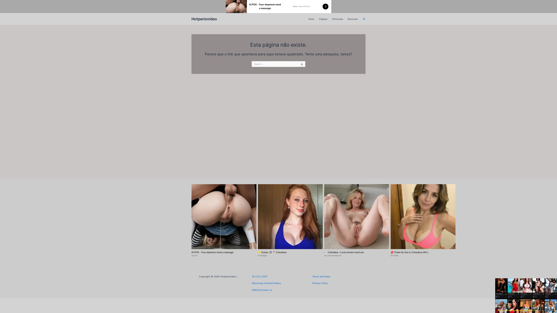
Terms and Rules (321, 276)
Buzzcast (353, 19)
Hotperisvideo (204, 19)
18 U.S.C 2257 (259, 276)
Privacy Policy (320, 283)
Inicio (311, 19)
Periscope (337, 19)
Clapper (323, 19)
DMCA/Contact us (262, 290)
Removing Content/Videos (266, 283)
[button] (364, 19)
